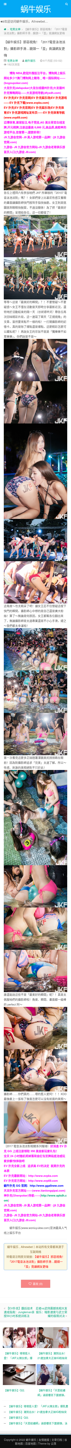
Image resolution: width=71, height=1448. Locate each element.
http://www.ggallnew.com (46, 1185)
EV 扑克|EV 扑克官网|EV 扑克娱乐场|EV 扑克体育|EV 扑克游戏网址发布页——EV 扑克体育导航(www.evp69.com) (34, 112)
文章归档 (56, 1440)
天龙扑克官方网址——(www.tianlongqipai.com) (34, 1190)
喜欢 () (38, 1284)
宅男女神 (15, 29)
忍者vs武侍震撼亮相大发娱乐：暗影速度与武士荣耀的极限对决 (51, 1312)
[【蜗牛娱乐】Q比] (19, 1374)
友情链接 (44, 1440)
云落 (53, 1443)
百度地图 (30, 1443)
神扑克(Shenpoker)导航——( (22, 1195)
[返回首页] (5, 29)
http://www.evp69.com (43, 1181)
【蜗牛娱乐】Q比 (18, 1417)
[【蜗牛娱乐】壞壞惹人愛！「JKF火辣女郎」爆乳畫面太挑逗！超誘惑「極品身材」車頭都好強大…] (19, 1337)
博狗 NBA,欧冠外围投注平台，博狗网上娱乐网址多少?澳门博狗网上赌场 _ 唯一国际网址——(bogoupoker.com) (35, 78)
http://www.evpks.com (43, 1176)
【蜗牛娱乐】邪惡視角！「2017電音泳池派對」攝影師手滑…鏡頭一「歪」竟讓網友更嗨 (34, 48)
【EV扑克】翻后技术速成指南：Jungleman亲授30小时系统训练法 (19, 1312)
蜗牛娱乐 (30, 60)
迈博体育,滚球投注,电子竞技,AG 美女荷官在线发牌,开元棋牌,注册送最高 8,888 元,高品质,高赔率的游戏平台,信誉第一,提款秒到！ (35, 127)
